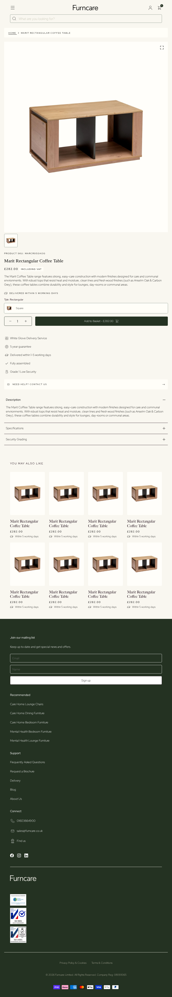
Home (12, 33)
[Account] (150, 7)
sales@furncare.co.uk (30, 831)
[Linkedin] (26, 856)
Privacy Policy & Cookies (73, 963)
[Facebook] (12, 856)
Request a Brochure (22, 771)
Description (13, 400)
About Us (16, 799)
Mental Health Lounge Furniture (30, 740)
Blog (13, 789)
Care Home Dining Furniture (27, 713)
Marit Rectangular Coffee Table (46, 33)
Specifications (14, 428)
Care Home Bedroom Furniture (29, 722)
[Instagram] (19, 856)
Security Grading (16, 439)
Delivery (15, 780)
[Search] (14, 18)
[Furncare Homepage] (86, 7)
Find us (21, 841)
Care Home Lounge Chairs (26, 704)
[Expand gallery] (162, 48)
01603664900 (26, 821)
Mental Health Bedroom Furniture (31, 731)
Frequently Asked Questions (27, 762)
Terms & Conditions (101, 963)
